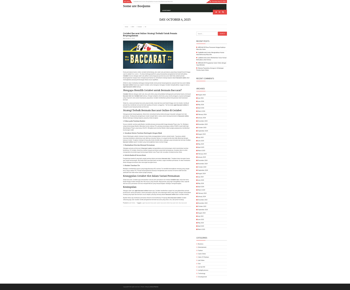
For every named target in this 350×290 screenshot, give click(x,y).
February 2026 (202, 114)
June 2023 (201, 219)
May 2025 (201, 144)
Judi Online (132, 203)
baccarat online (165, 203)
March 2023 (201, 229)
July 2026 (201, 98)
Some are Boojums (136, 6)
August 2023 (202, 213)
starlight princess (203, 270)
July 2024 (201, 177)
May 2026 (201, 104)
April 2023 (201, 226)
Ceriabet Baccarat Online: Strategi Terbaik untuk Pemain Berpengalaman (150, 34)
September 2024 (203, 170)
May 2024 (201, 183)
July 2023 (200, 216)
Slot (199, 263)
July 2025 (201, 137)
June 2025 (201, 140)
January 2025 (202, 157)
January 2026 (202, 117)
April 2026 (201, 108)
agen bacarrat (146, 203)
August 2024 (202, 173)
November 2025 (203, 124)
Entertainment (202, 247)
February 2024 (202, 193)
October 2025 (202, 127)
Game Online (202, 254)
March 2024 (201, 190)
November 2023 (202, 203)
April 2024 (201, 186)
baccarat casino (155, 203)
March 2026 (201, 111)
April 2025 (201, 147)
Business (200, 244)
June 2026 (201, 101)
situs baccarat (183, 203)
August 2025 (202, 134)
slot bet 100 (201, 267)
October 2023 (202, 206)
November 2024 (203, 163)
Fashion (200, 250)
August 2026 (202, 94)
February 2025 (202, 154)
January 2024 (202, 196)
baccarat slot (174, 203)
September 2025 (203, 131)
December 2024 (202, 160)
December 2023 (202, 200)
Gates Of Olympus (203, 257)
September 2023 (203, 209)
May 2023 (201, 223)
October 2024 (202, 167)
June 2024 (201, 180)
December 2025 (203, 121)
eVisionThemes (154, 286)
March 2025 (201, 150)
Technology (201, 273)
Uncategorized (202, 277)
